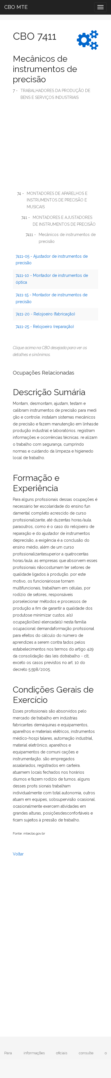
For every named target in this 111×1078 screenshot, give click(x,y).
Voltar (18, 854)
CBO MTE (16, 7)
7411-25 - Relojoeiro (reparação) (45, 326)
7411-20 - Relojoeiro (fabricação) (45, 314)
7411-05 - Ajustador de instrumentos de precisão (52, 259)
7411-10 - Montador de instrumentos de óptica (52, 279)
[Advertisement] (55, 147)
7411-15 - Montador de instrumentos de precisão (51, 298)
